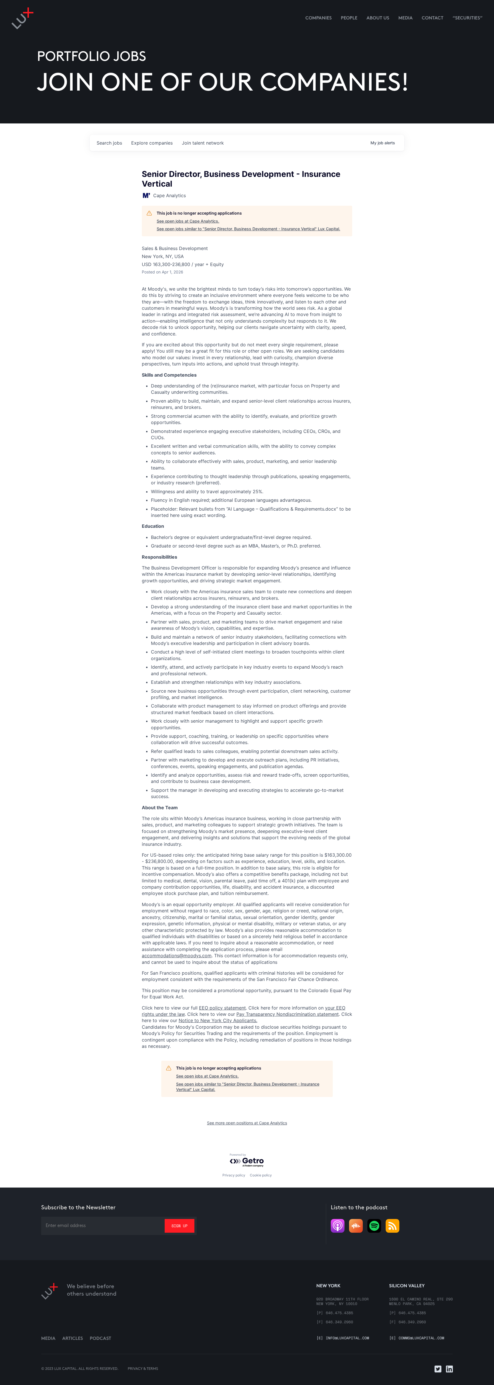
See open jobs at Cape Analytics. (188, 221)
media (406, 18)
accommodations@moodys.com (177, 955)
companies (152, 143)
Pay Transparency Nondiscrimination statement (287, 1014)
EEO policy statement (222, 1008)
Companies (318, 18)
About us (377, 18)
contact (432, 18)
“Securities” (468, 18)
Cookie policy (261, 1175)
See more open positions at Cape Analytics (247, 1122)
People (349, 18)
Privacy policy (233, 1175)
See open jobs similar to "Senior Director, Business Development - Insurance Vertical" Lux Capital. (248, 228)
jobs (109, 143)
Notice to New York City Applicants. (218, 1020)
